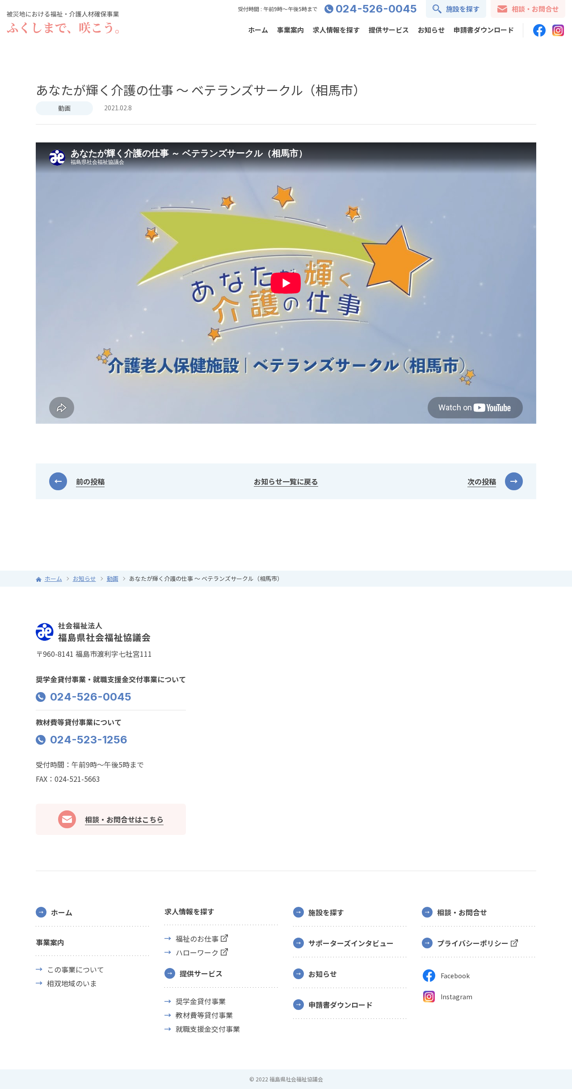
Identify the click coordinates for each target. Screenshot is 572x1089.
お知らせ (431, 29)
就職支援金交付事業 (208, 1029)
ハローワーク (197, 952)
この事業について (75, 969)
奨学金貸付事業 (201, 1001)
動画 (64, 108)
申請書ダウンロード (484, 29)
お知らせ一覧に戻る (286, 481)
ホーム (258, 29)
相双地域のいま (72, 983)
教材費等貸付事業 (204, 1015)
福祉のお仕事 (197, 938)
